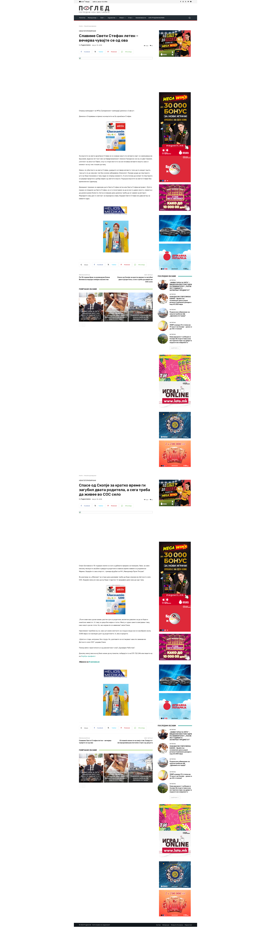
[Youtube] (190, 1)
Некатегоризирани (90, 26)
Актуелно (91, 308)
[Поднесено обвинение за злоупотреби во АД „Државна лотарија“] (140, 307)
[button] (189, 17)
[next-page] (83, 325)
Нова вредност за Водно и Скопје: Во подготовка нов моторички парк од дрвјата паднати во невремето (181, 339)
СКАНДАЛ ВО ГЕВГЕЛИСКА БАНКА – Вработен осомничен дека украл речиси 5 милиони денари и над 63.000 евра (116, 315)
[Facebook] (180, 1)
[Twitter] (185, 1)
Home (81, 26)
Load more (174, 348)
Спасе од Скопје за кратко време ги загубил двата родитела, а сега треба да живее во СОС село (135, 279)
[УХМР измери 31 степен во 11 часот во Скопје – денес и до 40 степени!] (163, 326)
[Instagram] (183, 1)
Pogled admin (86, 45)
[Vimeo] (188, 1)
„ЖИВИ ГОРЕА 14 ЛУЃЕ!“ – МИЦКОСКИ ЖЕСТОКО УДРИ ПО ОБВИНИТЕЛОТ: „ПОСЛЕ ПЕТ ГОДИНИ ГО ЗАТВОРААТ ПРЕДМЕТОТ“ (91, 315)
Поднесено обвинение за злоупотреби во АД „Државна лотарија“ (141, 317)
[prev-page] (80, 325)
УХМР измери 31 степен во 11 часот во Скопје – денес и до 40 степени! (181, 327)
